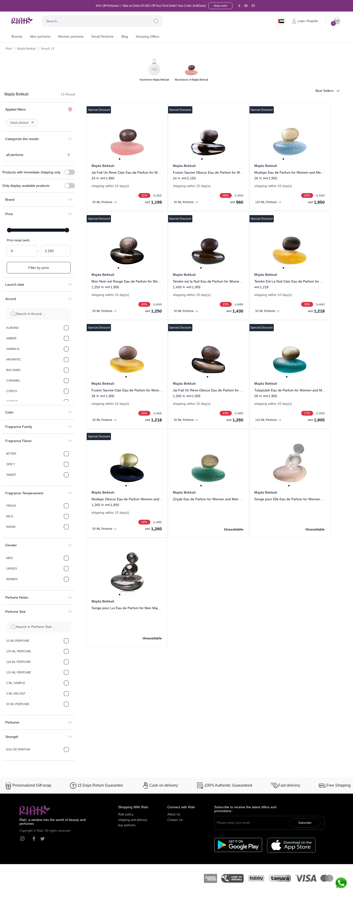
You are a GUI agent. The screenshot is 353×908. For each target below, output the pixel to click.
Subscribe (304, 823)
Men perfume (40, 36)
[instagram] (22, 839)
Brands (17, 36)
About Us (173, 814)
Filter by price (38, 268)
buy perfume (126, 825)
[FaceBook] (34, 839)
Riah (9, 48)
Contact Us (175, 820)
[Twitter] (42, 839)
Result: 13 (47, 48)
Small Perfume (102, 36)
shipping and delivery (132, 820)
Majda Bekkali (26, 48)
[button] (156, 21)
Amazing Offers (147, 36)
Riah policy (126, 814)
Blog (124, 36)
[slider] (9, 230)
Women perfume (71, 36)
